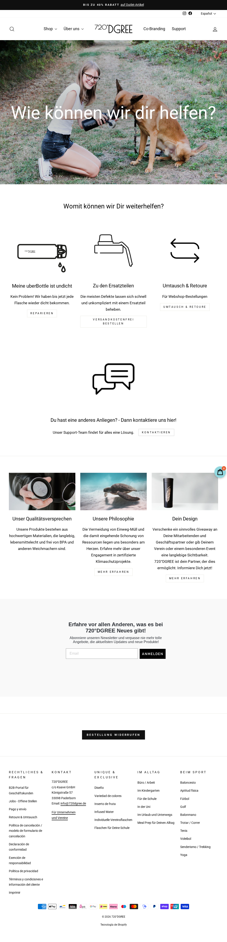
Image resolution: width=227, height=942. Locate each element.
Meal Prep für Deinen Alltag (155, 823)
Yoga (183, 855)
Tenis (183, 831)
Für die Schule (147, 799)
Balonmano (188, 815)
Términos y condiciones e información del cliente (26, 882)
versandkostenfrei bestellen (113, 321)
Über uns (72, 28)
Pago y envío (17, 809)
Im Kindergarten (148, 791)
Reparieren (42, 313)
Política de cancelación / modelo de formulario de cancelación (25, 831)
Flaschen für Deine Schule (111, 828)
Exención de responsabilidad (20, 860)
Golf (183, 807)
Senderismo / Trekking (195, 847)
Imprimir (14, 893)
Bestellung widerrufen (113, 734)
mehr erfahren (113, 571)
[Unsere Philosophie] (113, 491)
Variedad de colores (107, 796)
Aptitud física (189, 791)
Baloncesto (188, 783)
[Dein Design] (185, 491)
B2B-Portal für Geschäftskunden (21, 790)
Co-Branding (154, 28)
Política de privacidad (23, 871)
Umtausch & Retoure (184, 306)
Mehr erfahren (185, 578)
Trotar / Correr (190, 823)
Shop (49, 28)
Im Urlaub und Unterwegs (154, 815)
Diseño (99, 788)
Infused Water (104, 812)
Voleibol (185, 839)
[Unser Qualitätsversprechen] (42, 491)
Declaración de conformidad (19, 847)
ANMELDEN (152, 653)
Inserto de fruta (105, 804)
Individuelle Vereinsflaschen (113, 820)
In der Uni (143, 807)
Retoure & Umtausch (23, 817)
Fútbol (184, 799)
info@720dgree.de (73, 803)
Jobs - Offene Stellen (23, 801)
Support (179, 28)
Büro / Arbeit (146, 783)
